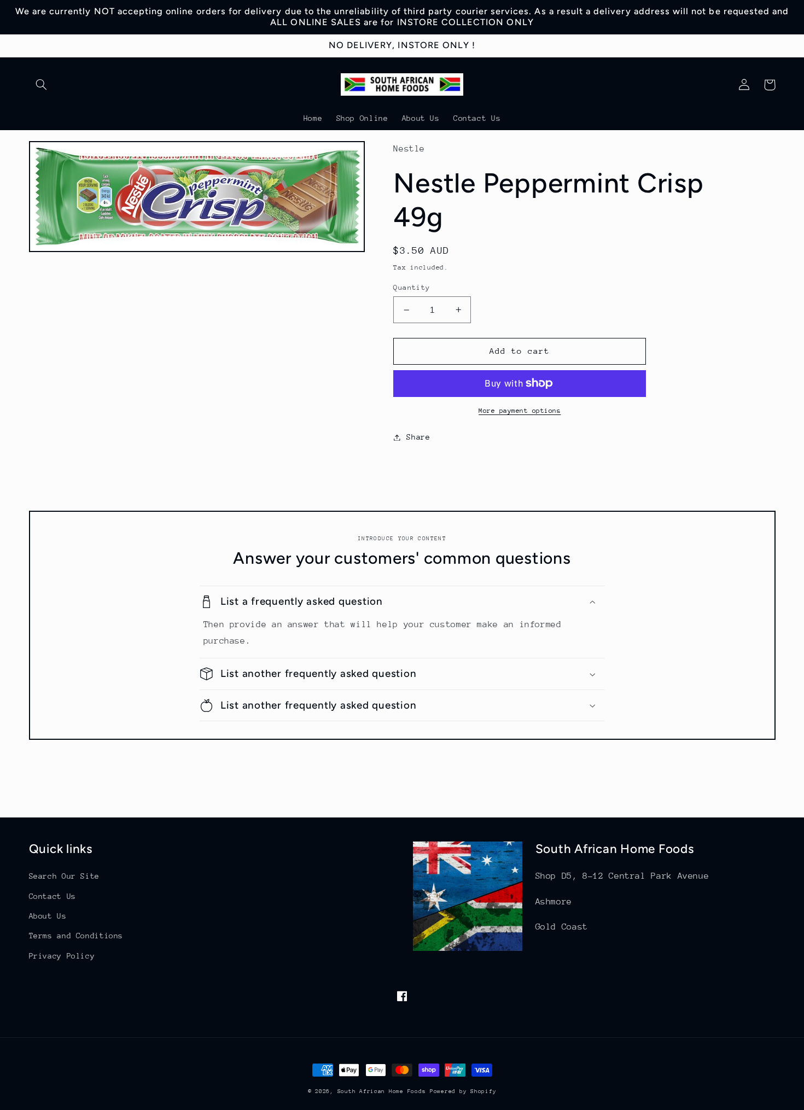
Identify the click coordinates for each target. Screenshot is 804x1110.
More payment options (520, 410)
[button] (41, 84)
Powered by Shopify (463, 1091)
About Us (48, 916)
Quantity (411, 287)
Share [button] (418, 437)
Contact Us (52, 896)
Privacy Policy (62, 955)
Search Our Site (64, 876)
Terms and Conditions (76, 935)
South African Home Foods (381, 1091)
